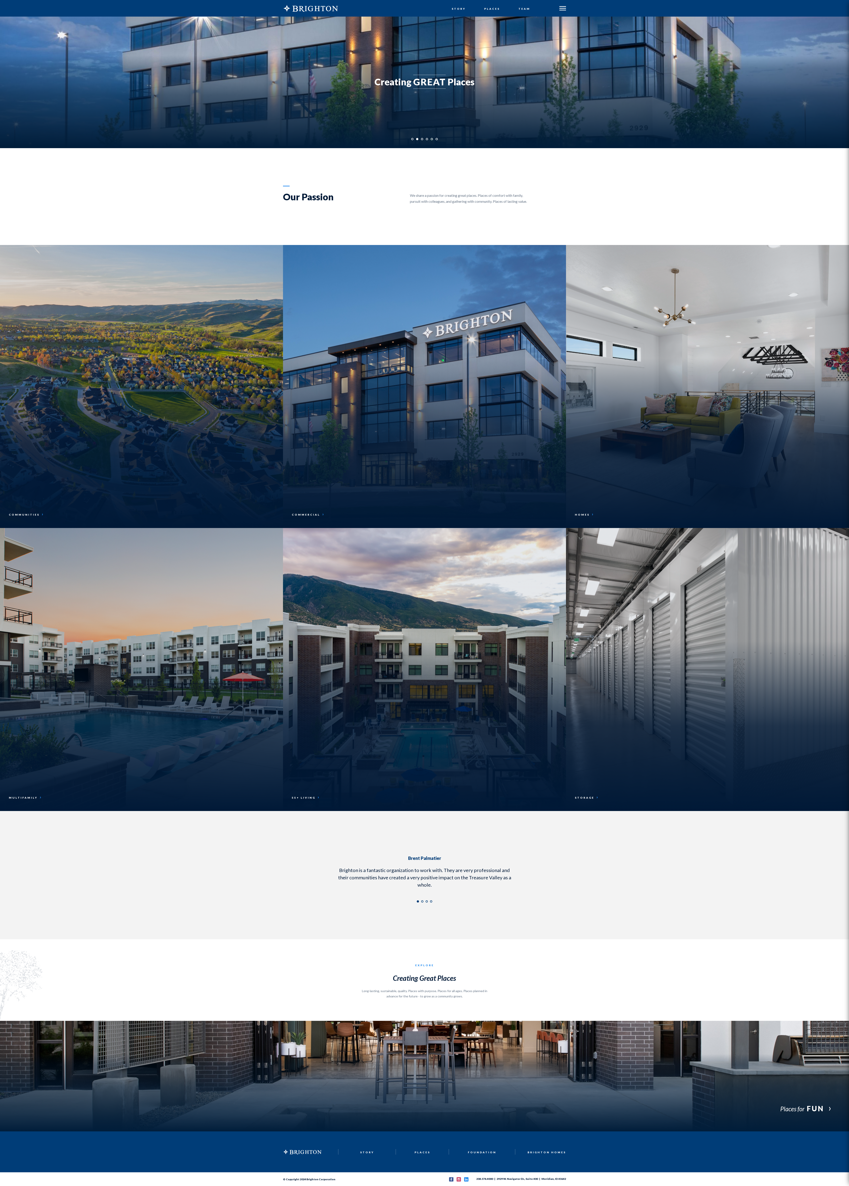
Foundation (482, 1145)
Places (492, 8)
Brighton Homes (547, 1145)
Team (524, 8)
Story (459, 8)
